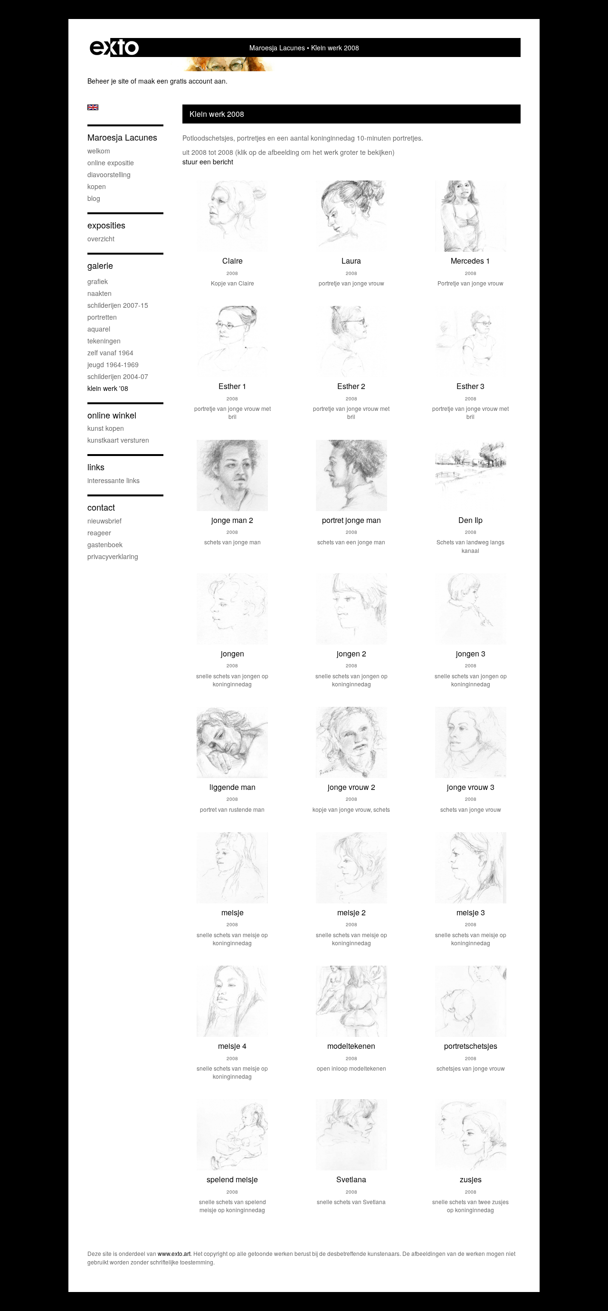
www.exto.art (174, 1253)
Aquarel (98, 328)
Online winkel (111, 415)
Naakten (99, 293)
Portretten (102, 317)
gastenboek (105, 544)
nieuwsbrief (104, 520)
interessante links (113, 480)
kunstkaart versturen (118, 440)
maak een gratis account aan (182, 81)
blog (93, 198)
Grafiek (97, 281)
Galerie (100, 265)
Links (95, 467)
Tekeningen (104, 340)
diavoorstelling (109, 174)
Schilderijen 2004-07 (117, 376)
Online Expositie (110, 162)
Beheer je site (108, 81)
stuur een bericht (207, 161)
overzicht (100, 238)
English (92, 107)
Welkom (98, 150)
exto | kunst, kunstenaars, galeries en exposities (114, 47)
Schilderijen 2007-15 (117, 305)
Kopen (96, 186)
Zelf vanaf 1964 (110, 352)
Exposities (106, 225)
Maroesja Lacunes (277, 47)
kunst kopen (105, 428)
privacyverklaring (112, 556)
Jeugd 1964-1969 (113, 364)
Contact (101, 507)
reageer (99, 532)
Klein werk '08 (107, 388)
